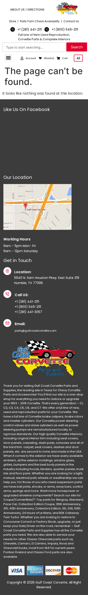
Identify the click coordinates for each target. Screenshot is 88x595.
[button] (8, 58)
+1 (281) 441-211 (26, 301)
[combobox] (33, 47)
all (78, 58)
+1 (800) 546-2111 (28, 306)
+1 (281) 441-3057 (28, 312)
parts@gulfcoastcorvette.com (35, 331)
